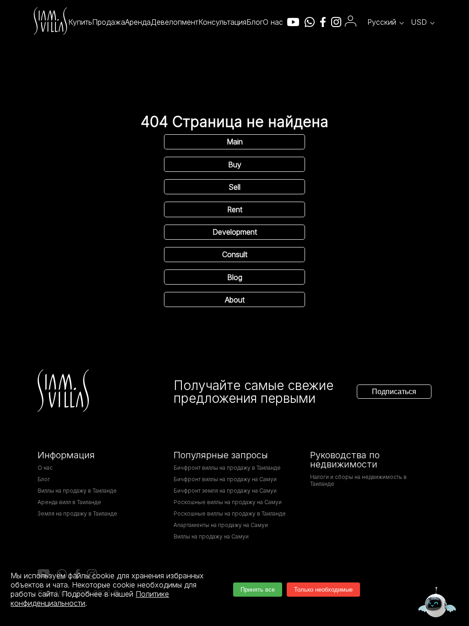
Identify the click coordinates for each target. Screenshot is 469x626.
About (235, 299)
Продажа (108, 22)
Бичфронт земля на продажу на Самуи (225, 490)
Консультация (222, 22)
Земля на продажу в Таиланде (77, 513)
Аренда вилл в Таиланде (69, 502)
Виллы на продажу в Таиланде (77, 490)
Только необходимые (323, 589)
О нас (273, 22)
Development (235, 231)
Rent (234, 209)
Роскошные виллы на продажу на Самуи (228, 502)
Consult (234, 254)
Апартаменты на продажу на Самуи (221, 525)
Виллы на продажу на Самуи (211, 536)
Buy (234, 164)
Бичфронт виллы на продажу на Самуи (225, 479)
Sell (234, 187)
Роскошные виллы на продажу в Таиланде (230, 513)
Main (235, 141)
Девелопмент (174, 22)
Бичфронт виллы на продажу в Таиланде (227, 467)
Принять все (257, 589)
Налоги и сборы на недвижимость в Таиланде (358, 480)
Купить (80, 22)
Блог (254, 22)
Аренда (138, 22)
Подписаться (394, 391)
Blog (234, 277)
